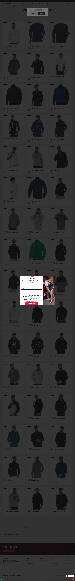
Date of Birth (23, 290)
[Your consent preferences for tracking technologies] (1, 579)
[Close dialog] (53, 277)
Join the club (32, 303)
